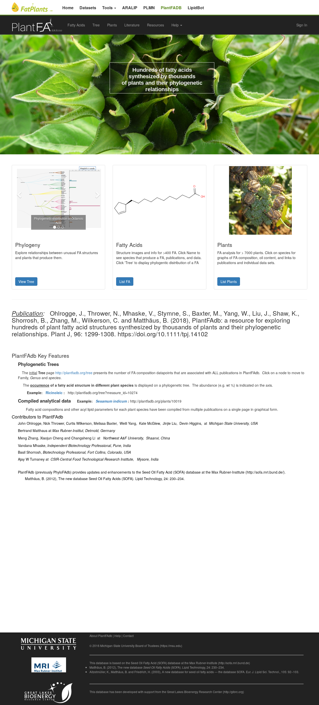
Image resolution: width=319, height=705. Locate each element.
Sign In (301, 24)
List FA (124, 281)
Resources (155, 24)
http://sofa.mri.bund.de (234, 663)
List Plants (229, 281)
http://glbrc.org (233, 692)
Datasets (88, 7)
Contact (128, 636)
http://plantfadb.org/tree (73, 372)
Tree (96, 24)
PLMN (149, 7)
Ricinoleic (54, 392)
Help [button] (175, 24)
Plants (112, 24)
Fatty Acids (76, 24)
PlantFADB (171, 7)
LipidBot (196, 7)
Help (117, 636)
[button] (20, 194)
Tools (108, 7)
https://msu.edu (171, 645)
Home (68, 7)
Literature (132, 24)
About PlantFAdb (100, 636)
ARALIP (129, 7)
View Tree (26, 281)
